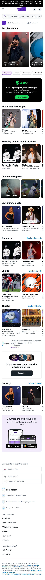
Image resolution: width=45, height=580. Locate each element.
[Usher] (31, 122)
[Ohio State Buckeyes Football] (11, 287)
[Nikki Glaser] (11, 218)
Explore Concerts (34, 238)
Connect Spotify (21, 97)
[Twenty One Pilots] (11, 157)
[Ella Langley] (31, 157)
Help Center (7, 550)
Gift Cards (6, 554)
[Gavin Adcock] (31, 218)
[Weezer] (11, 122)
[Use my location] (4, 23)
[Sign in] (34, 9)
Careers (5, 540)
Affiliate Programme (10, 527)
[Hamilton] (31, 321)
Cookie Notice (18, 567)
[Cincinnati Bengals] (31, 286)
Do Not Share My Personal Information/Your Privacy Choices (21, 574)
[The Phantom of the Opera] (11, 322)
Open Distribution (9, 523)
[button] (8, 9)
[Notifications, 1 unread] (40, 9)
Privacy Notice (6, 567)
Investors (6, 531)
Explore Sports (35, 271)
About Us (6, 518)
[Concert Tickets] (10, 188)
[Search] (22, 15)
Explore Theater (35, 306)
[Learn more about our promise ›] (5, 344)
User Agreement (33, 565)
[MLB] (30, 188)
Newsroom (6, 536)
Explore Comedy (35, 383)
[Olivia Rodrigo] (31, 253)
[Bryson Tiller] (15, 49)
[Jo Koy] (31, 398)
